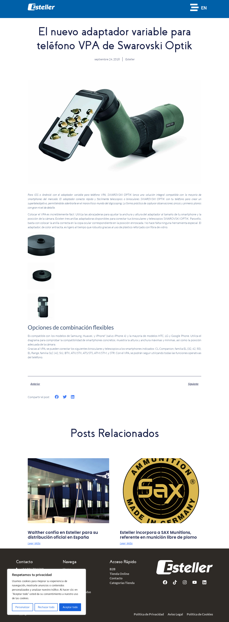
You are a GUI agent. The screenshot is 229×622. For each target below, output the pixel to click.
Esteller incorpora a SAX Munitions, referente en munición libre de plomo (158, 535)
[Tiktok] (174, 582)
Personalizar (22, 607)
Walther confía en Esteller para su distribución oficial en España (63, 535)
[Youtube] (194, 582)
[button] (57, 397)
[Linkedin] (204, 582)
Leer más (34, 543)
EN (204, 8)
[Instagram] (184, 582)
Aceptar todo (70, 607)
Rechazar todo (46, 607)
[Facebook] (164, 582)
